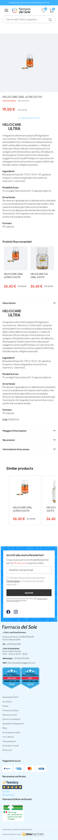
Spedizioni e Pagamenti (13, 723)
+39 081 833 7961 (13, 644)
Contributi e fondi (10, 745)
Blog (4, 728)
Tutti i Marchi (8, 737)
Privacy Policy (42, 598)
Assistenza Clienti (10, 697)
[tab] (29, 302)
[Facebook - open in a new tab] (8, 612)
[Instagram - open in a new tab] (14, 612)
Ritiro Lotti (7, 750)
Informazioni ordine (11, 732)
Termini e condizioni (12, 600)
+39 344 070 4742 (21, 658)
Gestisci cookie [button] (9, 715)
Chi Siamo (7, 701)
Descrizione (9, 302)
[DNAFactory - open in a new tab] (33, 834)
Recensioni (9, 439)
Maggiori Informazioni (14, 430)
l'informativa (12, 581)
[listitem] (25, 500)
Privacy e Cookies (10, 710)
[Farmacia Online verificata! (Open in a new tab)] (13, 820)
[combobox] (29, 19)
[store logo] (25, 10)
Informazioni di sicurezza (16, 449)
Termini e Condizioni (11, 719)
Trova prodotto (9, 741)
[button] (51, 20)
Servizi (5, 706)
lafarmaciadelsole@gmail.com (21, 663)
